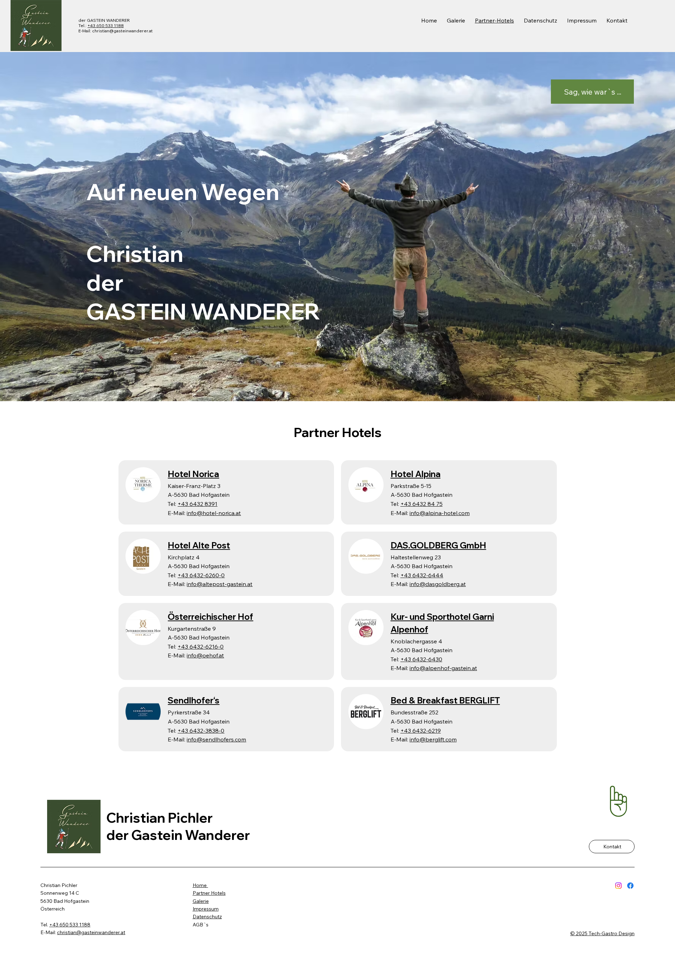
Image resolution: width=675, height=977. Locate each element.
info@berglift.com (433, 739)
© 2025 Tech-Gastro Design (602, 933)
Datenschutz (207, 916)
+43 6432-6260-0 (201, 575)
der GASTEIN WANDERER (104, 20)
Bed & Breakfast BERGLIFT (445, 700)
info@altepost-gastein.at (219, 583)
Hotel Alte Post (199, 545)
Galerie (201, 901)
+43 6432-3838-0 (201, 730)
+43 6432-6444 (421, 575)
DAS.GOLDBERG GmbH (438, 545)
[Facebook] (630, 885)
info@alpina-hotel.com (440, 512)
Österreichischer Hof (210, 616)
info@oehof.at (205, 655)
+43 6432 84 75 (421, 503)
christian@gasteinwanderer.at (122, 30)
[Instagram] (618, 885)
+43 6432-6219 (420, 730)
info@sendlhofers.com (216, 739)
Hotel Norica (193, 474)
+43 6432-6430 (421, 659)
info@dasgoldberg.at (438, 583)
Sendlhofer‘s (193, 700)
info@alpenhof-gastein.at (443, 667)
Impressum (206, 909)
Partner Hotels (209, 893)
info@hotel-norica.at (214, 512)
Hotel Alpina (416, 474)
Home (200, 885)
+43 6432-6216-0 (201, 646)
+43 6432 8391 (197, 503)
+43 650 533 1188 (106, 25)
